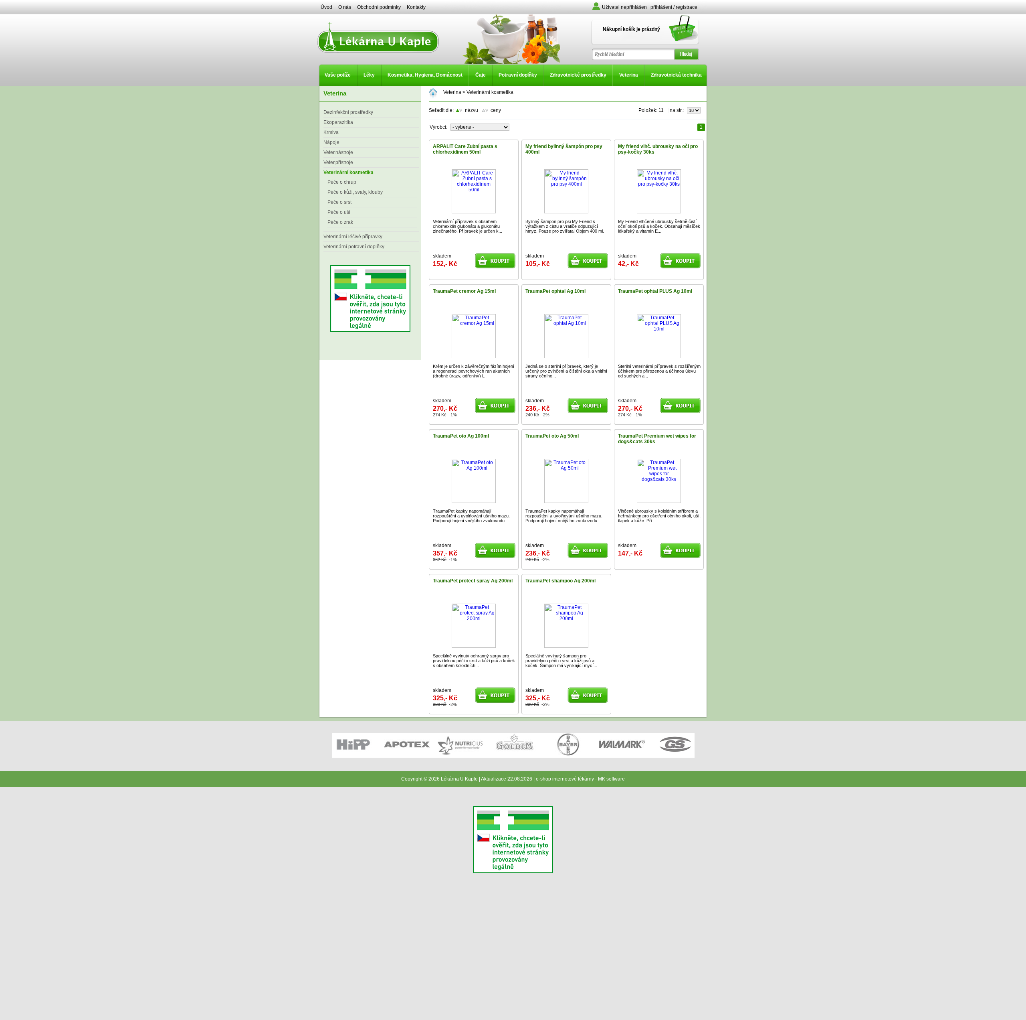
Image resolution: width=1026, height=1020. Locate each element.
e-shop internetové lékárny (565, 779)
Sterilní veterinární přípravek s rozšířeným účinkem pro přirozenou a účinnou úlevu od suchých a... (659, 371)
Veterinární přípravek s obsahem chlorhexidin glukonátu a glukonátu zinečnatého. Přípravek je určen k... (467, 226)
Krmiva (331, 132)
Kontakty (416, 7)
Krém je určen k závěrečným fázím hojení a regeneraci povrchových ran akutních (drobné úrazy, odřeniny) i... (473, 371)
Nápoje (331, 142)
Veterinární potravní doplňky (353, 246)
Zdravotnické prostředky (578, 75)
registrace (686, 7)
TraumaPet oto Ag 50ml (552, 436)
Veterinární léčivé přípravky (352, 236)
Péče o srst (339, 202)
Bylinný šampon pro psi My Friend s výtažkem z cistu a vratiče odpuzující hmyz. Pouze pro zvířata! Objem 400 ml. (564, 226)
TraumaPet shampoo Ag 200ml (560, 581)
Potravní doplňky (518, 75)
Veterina (628, 75)
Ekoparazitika (338, 122)
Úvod (326, 7)
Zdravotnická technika (676, 75)
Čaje (480, 75)
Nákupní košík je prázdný (631, 29)
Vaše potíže (338, 75)
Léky (369, 75)
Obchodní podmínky (379, 7)
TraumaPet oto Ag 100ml (461, 436)
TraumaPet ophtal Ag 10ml (555, 291)
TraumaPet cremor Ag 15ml (464, 291)
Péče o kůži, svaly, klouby (355, 192)
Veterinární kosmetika (348, 172)
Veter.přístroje (338, 162)
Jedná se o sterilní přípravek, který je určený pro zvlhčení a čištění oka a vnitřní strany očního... (566, 371)
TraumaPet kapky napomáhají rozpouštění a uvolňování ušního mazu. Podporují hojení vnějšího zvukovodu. (471, 516)
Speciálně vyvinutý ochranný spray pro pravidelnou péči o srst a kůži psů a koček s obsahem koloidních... (474, 660)
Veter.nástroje (338, 152)
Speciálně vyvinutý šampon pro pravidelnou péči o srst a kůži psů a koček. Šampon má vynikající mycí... (561, 660)
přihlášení (661, 7)
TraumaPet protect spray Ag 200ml (473, 581)
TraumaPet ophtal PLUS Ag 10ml (655, 291)
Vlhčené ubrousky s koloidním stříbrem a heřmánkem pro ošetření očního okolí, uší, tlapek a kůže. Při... (659, 516)
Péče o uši (338, 212)
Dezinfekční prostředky (348, 112)
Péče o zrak (340, 222)
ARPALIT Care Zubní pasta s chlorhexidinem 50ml (465, 149)
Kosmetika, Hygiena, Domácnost (425, 75)
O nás (344, 7)
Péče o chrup (341, 182)
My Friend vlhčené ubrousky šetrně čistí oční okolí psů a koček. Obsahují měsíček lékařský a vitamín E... (659, 226)
